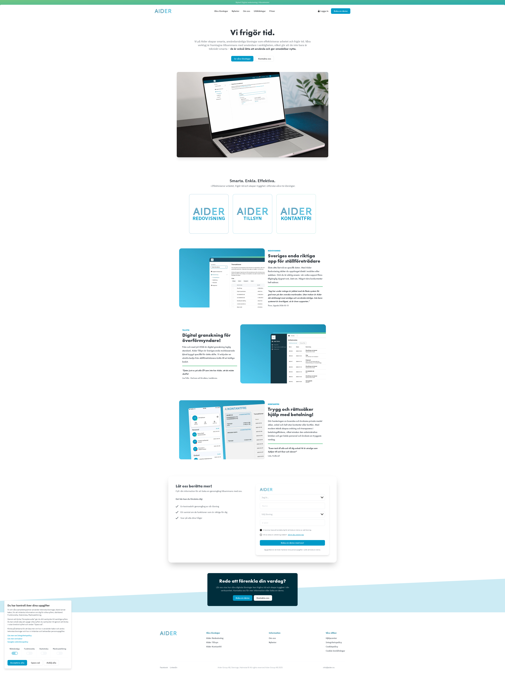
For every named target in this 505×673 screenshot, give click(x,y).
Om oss (246, 11)
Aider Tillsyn (212, 642)
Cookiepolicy (332, 646)
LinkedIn (173, 667)
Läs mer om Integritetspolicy (19, 635)
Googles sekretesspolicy (17, 642)
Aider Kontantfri (214, 646)
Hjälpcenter (331, 638)
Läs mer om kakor (14, 638)
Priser (272, 11)
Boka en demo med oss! (292, 543)
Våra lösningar (221, 11)
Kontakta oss (264, 58)
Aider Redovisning (214, 638)
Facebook (164, 667)
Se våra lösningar (242, 58)
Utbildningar (260, 11)
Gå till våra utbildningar (296, 535)
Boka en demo (242, 598)
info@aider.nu (329, 667)
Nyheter (235, 11)
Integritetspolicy (334, 642)
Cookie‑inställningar (335, 650)
